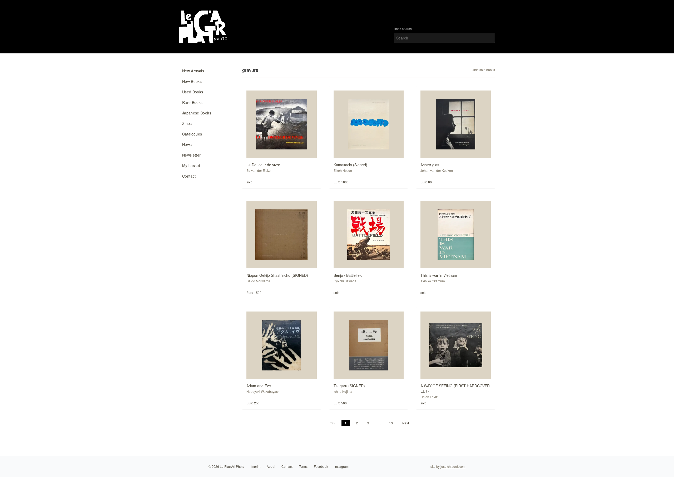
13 (391, 423)
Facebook (321, 466)
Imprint (255, 466)
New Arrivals (193, 70)
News (187, 144)
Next (405, 423)
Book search (403, 29)
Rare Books (192, 102)
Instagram (341, 466)
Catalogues (192, 134)
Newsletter (191, 155)
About (271, 466)
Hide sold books (483, 70)
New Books (192, 81)
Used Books (192, 91)
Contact (189, 176)
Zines (187, 123)
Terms (303, 466)
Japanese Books (196, 113)
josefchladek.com (452, 466)
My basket (191, 165)
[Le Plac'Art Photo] (204, 27)
